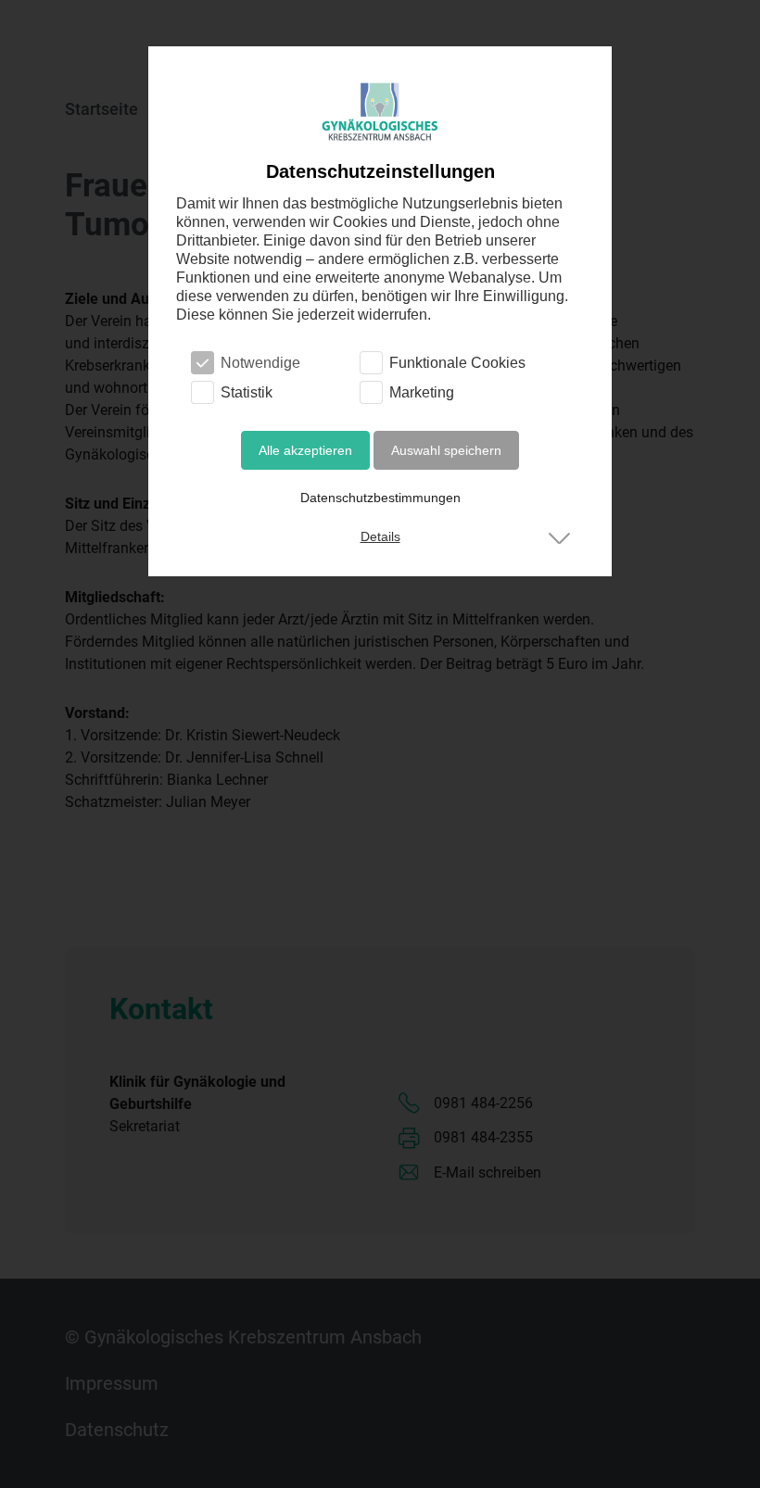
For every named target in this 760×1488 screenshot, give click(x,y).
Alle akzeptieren (305, 450)
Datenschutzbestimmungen (380, 497)
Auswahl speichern (446, 450)
